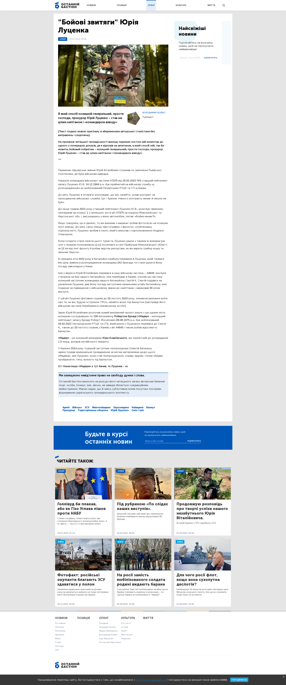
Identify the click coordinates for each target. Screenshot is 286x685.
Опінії (63, 39)
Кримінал (59, 634)
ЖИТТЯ (211, 5)
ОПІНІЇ (151, 5)
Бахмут (150, 407)
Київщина (137, 407)
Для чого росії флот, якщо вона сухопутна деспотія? (198, 580)
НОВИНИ (91, 5)
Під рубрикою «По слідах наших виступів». (142, 506)
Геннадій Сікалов (107, 627)
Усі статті (126, 623)
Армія (66, 407)
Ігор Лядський (106, 638)
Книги (124, 631)
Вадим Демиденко (108, 631)
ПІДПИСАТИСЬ (210, 58)
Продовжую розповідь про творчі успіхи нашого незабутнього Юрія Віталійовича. (202, 511)
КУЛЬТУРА (181, 5)
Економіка (60, 631)
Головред (103, 623)
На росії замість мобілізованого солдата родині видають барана (141, 580)
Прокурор (69, 410)
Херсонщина (121, 407)
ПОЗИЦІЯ (121, 5)
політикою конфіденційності (151, 679)
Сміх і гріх (138, 410)
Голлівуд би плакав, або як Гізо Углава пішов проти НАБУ (81, 509)
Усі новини (60, 623)
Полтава (59, 646)
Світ (57, 650)
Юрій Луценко (120, 410)
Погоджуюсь (239, 680)
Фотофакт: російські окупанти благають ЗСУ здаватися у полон (81, 580)
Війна (61, 542)
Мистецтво (127, 634)
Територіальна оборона (93, 410)
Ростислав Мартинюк (110, 642)
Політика (59, 627)
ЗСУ (87, 407)
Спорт (58, 642)
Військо (77, 407)
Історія (124, 627)
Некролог (126, 638)
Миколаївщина (101, 407)
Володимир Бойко (153, 112)
